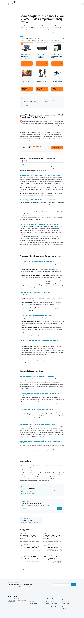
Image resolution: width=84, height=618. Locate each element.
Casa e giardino (22, 4)
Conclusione (25, 105)
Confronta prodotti (66, 601)
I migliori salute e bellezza (51, 605)
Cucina (28, 4)
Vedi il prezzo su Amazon (25, 58)
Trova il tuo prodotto (66, 599)
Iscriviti (59, 508)
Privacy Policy (69, 614)
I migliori (65, 4)
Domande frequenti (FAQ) (50, 102)
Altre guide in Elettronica (25, 569)
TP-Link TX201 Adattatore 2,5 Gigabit (56, 82)
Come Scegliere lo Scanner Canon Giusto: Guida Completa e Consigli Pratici (31, 101)
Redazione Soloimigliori (25, 32)
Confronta (77, 4)
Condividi (55, 32)
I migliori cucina (49, 599)
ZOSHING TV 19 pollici (25, 81)
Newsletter (64, 605)
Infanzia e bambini (40, 4)
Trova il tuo (70, 4)
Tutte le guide (65, 598)
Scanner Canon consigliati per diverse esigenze (52, 101)
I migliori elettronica (50, 601)
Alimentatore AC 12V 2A (41, 81)
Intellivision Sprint (24, 56)
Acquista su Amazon (26, 63)
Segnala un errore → (60, 569)
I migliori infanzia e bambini (51, 603)
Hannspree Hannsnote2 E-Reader (56, 57)
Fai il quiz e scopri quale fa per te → (28, 493)
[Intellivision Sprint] (23, 147)
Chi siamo (64, 606)
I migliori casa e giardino (51, 598)
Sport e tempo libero (58, 4)
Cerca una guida (65, 603)
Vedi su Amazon (57, 147)
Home (21, 9)
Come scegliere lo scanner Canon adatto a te (31, 103)
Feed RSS (64, 608)
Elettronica (33, 4)
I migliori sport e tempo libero (52, 606)
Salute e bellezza (48, 4)
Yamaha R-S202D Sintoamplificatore (40, 57)
